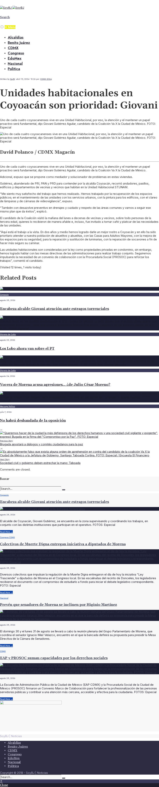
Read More (6, 531)
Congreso (16, 53)
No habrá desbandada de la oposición (33, 420)
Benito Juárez (19, 42)
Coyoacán (4, 294)
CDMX (13, 47)
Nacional (15, 63)
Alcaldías (15, 37)
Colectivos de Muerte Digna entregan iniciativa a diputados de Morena (63, 544)
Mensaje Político (7, 406)
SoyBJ (12, 79)
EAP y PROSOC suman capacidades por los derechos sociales (54, 658)
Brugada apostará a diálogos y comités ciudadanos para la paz (41, 442)
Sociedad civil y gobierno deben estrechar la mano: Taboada (40, 461)
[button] (2, 27)
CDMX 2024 (46, 79)
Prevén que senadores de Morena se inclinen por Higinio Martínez (58, 604)
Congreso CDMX (7, 537)
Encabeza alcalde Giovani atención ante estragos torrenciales (54, 309)
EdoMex (14, 58)
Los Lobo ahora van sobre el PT (27, 348)
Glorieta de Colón (8, 334)
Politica (14, 68)
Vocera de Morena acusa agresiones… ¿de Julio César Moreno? (55, 384)
